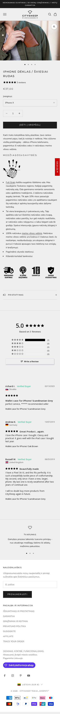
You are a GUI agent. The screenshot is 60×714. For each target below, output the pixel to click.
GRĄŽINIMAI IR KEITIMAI (15, 621)
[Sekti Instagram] (12, 675)
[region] (30, 537)
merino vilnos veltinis (32, 233)
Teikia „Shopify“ (40, 691)
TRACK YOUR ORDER (13, 641)
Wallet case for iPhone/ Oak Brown (21, 446)
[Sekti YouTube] (28, 675)
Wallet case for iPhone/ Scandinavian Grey (25, 408)
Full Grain (10, 182)
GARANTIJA (9, 616)
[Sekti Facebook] (4, 675)
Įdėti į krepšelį (29, 125)
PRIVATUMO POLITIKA (14, 626)
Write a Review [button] (31, 361)
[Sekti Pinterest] (20, 675)
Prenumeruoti (17, 594)
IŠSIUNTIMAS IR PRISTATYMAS (18, 611)
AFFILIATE (8, 636)
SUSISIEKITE (9, 631)
